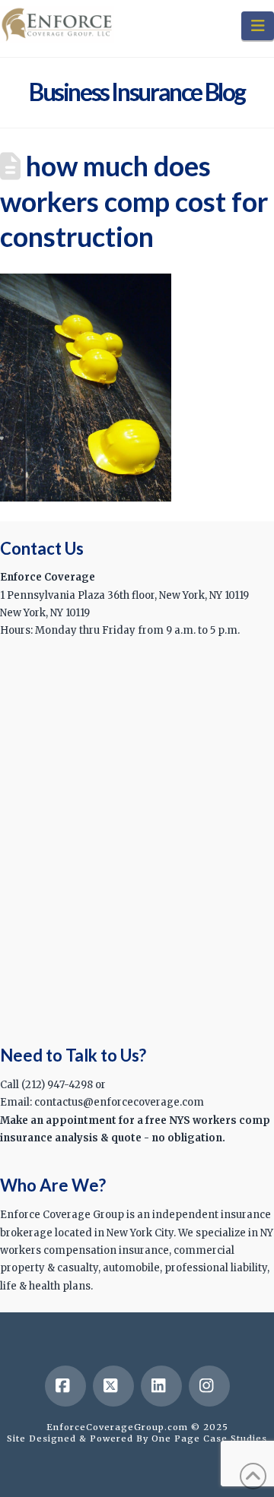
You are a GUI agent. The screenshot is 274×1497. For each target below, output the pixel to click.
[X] (113, 1386)
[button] (257, 25)
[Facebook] (65, 1386)
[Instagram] (209, 1386)
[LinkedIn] (161, 1386)
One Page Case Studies (209, 1438)
